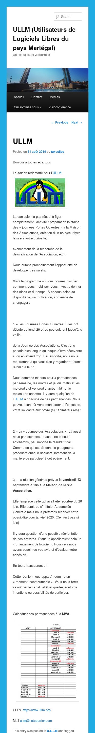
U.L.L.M (52, 730)
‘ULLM (18, 398)
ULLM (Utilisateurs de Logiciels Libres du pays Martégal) (44, 38)
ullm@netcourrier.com (36, 720)
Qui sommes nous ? (27, 107)
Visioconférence (60, 107)
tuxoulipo (57, 151)
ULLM (57, 172)
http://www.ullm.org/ (37, 709)
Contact (36, 97)
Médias (55, 97)
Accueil (19, 97)
